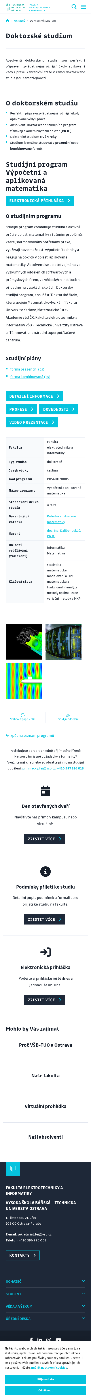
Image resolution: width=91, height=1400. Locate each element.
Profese (18, 409)
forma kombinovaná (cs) (30, 376)
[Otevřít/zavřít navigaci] (83, 7)
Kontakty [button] (19, 1255)
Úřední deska (18, 1318)
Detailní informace (31, 396)
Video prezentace (28, 422)
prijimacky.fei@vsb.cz (39, 768)
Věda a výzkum (19, 1306)
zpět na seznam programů (32, 735)
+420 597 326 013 (70, 768)
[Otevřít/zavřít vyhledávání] (74, 7)
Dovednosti (55, 409)
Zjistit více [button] (41, 838)
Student (13, 1293)
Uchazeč (19, 20)
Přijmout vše (45, 1379)
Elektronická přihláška (36, 200)
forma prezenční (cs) (27, 369)
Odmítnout (45, 1390)
